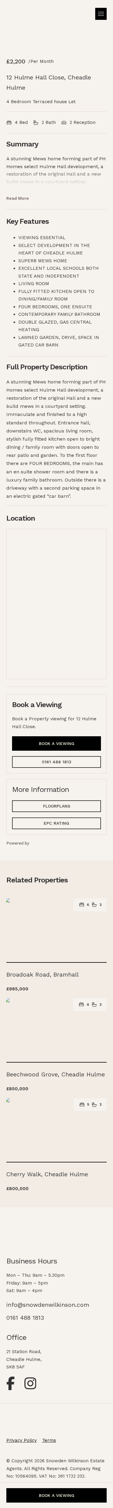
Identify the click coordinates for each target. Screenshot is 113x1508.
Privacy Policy (21, 1440)
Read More (17, 198)
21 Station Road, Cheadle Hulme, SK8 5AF (24, 1359)
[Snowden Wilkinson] (22, 15)
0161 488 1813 (56, 761)
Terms (49, 1440)
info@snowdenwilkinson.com (47, 1304)
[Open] (101, 14)
